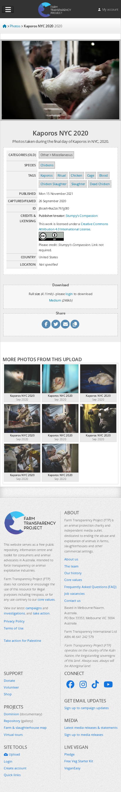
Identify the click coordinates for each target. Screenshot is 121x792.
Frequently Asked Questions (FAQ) (90, 587)
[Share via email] (65, 324)
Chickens (47, 165)
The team (71, 566)
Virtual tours (13, 734)
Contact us (72, 600)
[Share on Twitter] (55, 324)
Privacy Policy (14, 621)
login (69, 294)
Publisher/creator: (52, 215)
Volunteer (11, 687)
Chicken (76, 175)
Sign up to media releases (83, 734)
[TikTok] (95, 684)
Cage (90, 175)
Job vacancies (74, 593)
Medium (55, 300)
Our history (73, 573)
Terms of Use (13, 628)
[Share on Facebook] (46, 324)
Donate (9, 680)
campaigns (34, 608)
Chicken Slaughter (53, 184)
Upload (14, 754)
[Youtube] (108, 684)
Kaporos (47, 175)
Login (8, 761)
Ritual (62, 175)
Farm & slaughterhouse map (25, 727)
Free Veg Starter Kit (78, 761)
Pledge (69, 754)
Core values (73, 579)
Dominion (23, 714)
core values (46, 599)
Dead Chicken (100, 184)
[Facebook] (70, 684)
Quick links (12, 775)
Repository (18, 721)
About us (71, 559)
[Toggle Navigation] (8, 10)
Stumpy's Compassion (82, 215)
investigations (14, 613)
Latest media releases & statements (90, 727)
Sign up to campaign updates (86, 708)
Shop (8, 694)
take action (41, 613)
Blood (103, 175)
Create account (15, 768)
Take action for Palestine (22, 640)
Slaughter (78, 184)
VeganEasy (72, 768)
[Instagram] (83, 684)
